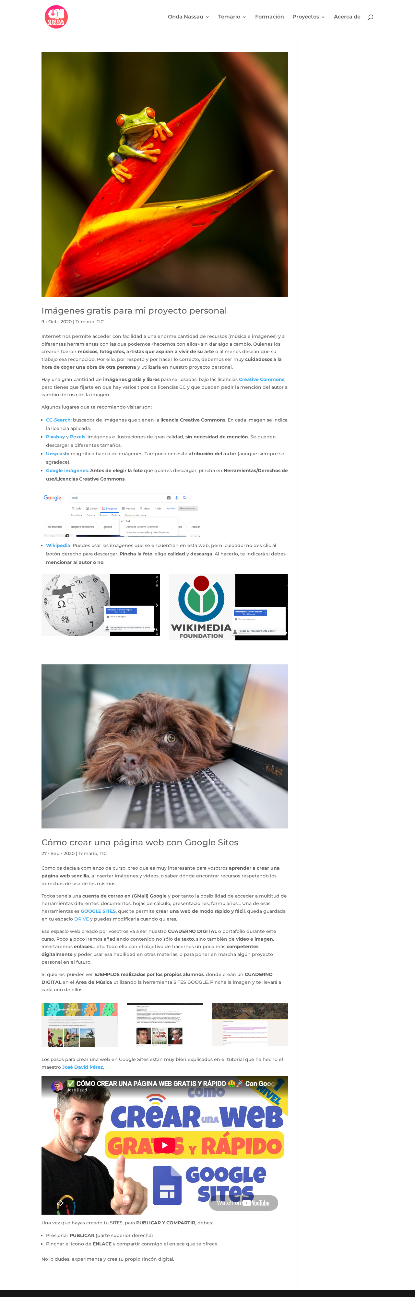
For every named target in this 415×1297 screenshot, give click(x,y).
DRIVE (81, 919)
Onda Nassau (185, 17)
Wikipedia (58, 545)
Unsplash (57, 454)
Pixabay (55, 437)
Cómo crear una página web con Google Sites (140, 842)
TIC (100, 322)
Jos (66, 1067)
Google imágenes (67, 470)
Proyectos (305, 17)
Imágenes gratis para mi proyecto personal (134, 310)
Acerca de (347, 17)
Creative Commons (261, 379)
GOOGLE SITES (98, 911)
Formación (269, 17)
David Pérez (88, 1067)
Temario (229, 17)
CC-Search (58, 420)
